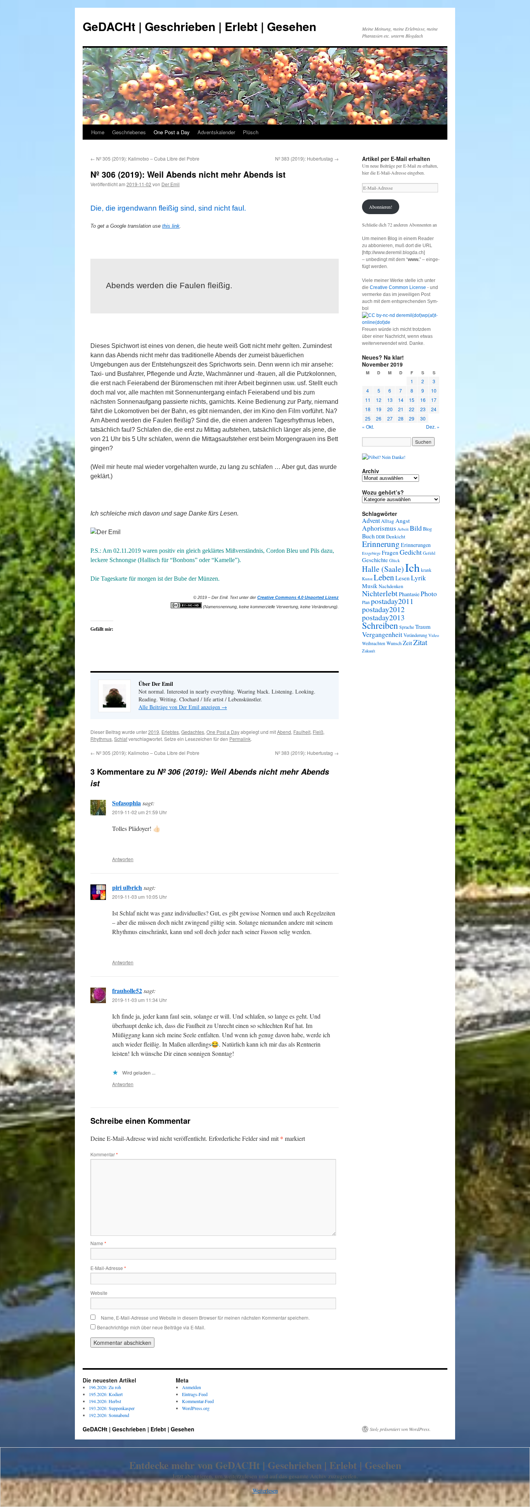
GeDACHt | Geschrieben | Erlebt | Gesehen (199, 26)
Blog (427, 529)
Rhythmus (101, 738)
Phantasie (409, 594)
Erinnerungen (416, 544)
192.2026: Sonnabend (109, 1415)
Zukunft (368, 651)
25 (368, 418)
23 (423, 409)
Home (97, 132)
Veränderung (415, 635)
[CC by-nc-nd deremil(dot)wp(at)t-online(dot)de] (401, 322)
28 (401, 418)
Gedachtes (192, 731)
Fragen (390, 552)
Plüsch (250, 132)
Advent (371, 520)
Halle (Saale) (383, 569)
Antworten (122, 859)
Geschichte (375, 560)
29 (411, 418)
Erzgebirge (371, 553)
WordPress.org (196, 1408)
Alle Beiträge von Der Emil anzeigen (183, 707)
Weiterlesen (265, 1490)
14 (401, 399)
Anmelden (191, 1387)
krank (426, 570)
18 (368, 409)
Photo (429, 593)
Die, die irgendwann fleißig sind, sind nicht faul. (168, 208)
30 (423, 418)
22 (411, 409)
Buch (368, 536)
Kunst (367, 578)
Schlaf (120, 738)
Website (98, 1292)
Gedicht (411, 552)
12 (378, 399)
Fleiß (318, 731)
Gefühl (429, 553)
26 (378, 418)
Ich (412, 567)
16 (423, 399)
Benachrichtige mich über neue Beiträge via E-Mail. (151, 1327)
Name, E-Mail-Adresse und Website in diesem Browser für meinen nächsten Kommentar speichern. (205, 1317)
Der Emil (170, 184)
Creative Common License (398, 287)
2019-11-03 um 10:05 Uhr (139, 896)
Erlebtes (170, 731)
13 (390, 399)
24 (433, 409)
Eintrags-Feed (195, 1394)
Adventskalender (216, 132)
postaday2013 (383, 617)
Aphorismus (379, 528)
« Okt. (368, 426)
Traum (423, 626)
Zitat (420, 642)
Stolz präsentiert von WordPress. (400, 1429)
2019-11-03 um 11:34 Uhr (139, 1000)
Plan (366, 602)
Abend (284, 731)
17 (433, 399)
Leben (384, 577)
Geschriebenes (129, 132)
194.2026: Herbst (105, 1401)
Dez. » (433, 426)
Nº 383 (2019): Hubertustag (307, 158)
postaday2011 (392, 601)
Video (433, 635)
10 (433, 390)
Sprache (406, 627)
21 (401, 409)
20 (390, 409)
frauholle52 (127, 990)
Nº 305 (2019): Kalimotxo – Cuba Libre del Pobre (144, 158)
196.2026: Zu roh (105, 1387)
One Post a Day (172, 132)
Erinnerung (381, 543)
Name (98, 1243)
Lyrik (418, 577)
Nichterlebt (380, 593)
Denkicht (395, 536)
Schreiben (380, 625)
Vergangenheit (382, 634)
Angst (402, 520)
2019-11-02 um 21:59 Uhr (139, 812)
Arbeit (403, 529)
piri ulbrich (127, 887)
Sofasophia (126, 802)
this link (171, 226)
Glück (394, 560)
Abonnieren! (380, 207)
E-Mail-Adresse (108, 1268)
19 (378, 409)
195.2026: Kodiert (106, 1394)
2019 (153, 731)
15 (411, 399)
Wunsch (394, 643)
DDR (380, 537)
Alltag (387, 520)
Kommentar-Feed (198, 1401)
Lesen (402, 578)
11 (368, 399)
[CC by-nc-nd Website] (186, 606)
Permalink (240, 738)
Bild (416, 528)
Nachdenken (391, 586)
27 (390, 418)
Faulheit (301, 731)
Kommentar (104, 1154)
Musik (370, 586)
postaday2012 (383, 609)
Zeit (407, 643)
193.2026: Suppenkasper (112, 1408)
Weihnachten (373, 643)
